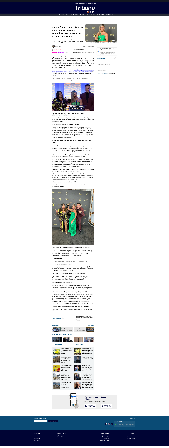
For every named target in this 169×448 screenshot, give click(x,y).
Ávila (50, 1)
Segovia (88, 1)
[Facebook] (106, 424)
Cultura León (92, 14)
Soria (96, 1)
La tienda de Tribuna (104, 440)
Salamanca (80, 1)
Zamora (112, 1)
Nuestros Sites (105, 436)
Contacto (106, 438)
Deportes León (100, 14)
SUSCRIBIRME (53, 421)
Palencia (71, 1)
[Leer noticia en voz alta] (53, 50)
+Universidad (109, 14)
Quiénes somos (105, 435)
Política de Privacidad (130, 436)
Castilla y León (74, 14)
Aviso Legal (132, 435)
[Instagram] (112, 424)
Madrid (120, 1)
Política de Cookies (131, 438)
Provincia (61, 14)
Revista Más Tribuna (104, 442)
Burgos (56, 1)
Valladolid (104, 1)
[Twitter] (109, 424)
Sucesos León (83, 14)
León (64, 1)
